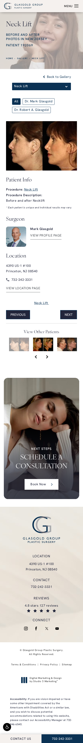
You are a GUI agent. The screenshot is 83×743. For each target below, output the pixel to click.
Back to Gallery (58, 77)
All (16, 101)
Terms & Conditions (23, 665)
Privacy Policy (49, 665)
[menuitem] (25, 628)
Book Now (38, 484)
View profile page (46, 235)
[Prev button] (35, 357)
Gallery (22, 58)
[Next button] (47, 357)
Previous (18, 315)
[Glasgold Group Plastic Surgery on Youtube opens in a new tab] (57, 628)
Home (9, 58)
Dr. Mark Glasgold (39, 101)
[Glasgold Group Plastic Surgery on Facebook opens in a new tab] (36, 628)
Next (69, 315)
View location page (23, 288)
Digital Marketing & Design (45, 680)
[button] (7, 727)
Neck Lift (38, 58)
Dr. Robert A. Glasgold (31, 110)
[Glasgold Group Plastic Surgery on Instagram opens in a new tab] (25, 628)
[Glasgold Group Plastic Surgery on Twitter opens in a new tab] (46, 628)
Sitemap (67, 665)
